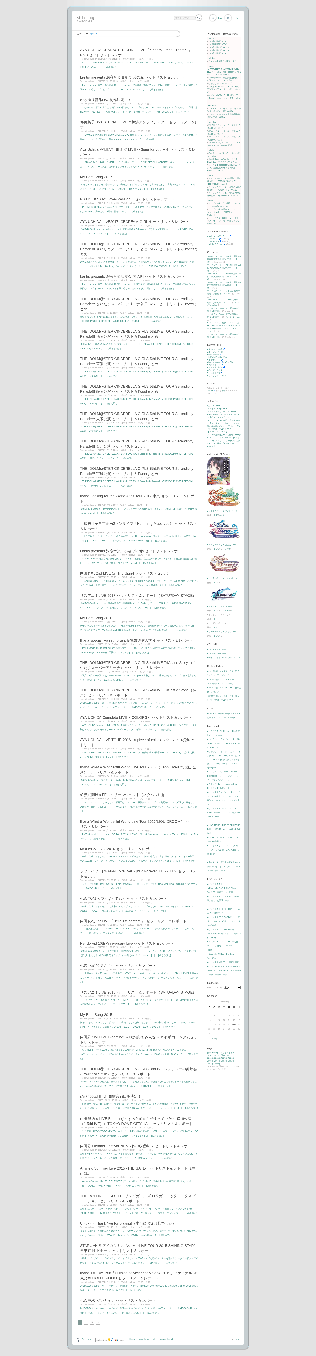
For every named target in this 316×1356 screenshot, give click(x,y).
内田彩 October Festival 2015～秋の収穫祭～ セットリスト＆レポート (137, 1146)
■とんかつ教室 (214, 373)
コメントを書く (146, 59)
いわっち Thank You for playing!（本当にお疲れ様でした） (128, 1223)
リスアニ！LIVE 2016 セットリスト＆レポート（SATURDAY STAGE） (138, 992)
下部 (223, 390)
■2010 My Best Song (216, 653)
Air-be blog (85, 18)
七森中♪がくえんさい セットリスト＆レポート (118, 966)
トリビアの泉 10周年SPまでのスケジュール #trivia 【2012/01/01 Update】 (223, 212)
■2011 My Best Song (216, 649)
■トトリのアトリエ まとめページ (222, 544)
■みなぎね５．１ (215, 370)
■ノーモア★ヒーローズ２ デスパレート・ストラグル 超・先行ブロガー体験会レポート (224, 850)
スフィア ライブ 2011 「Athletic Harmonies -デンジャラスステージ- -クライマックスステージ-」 (223, 414)
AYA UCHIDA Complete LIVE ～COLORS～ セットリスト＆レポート (136, 717)
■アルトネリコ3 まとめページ (220, 606)
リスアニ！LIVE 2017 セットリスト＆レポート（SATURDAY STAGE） (138, 596)
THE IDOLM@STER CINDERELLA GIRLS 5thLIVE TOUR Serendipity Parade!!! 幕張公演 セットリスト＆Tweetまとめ (136, 361)
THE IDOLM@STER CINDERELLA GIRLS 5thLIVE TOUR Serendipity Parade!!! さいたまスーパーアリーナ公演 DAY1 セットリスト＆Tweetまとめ (139, 304)
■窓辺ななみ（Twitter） (217, 375)
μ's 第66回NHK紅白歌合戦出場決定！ (110, 1096)
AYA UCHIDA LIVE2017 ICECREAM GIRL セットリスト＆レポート (134, 222)
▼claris (210, 150)
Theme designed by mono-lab (142, 1339)
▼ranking (211, 122)
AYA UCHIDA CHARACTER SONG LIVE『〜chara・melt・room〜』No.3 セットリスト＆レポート (136, 52)
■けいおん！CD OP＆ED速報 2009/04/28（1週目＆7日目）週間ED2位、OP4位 (224, 933)
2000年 (217, 1064)
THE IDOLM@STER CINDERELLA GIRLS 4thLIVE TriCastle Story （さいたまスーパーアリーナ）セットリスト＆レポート (138, 665)
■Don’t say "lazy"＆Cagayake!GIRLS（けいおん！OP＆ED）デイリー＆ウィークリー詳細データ (224, 970)
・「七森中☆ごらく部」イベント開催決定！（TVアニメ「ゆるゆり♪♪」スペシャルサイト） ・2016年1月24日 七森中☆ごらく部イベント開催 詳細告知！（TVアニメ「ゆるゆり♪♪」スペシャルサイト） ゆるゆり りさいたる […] (139, 977)
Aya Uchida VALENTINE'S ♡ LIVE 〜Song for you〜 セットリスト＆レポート (137, 152)
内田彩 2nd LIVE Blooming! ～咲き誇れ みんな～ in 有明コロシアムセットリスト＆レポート (138, 1039)
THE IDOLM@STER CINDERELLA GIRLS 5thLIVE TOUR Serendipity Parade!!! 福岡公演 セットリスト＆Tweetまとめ (136, 333)
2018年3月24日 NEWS (218, 47)
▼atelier (211, 175)
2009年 (210, 1058)
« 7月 (214, 1039)
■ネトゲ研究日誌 (215, 352)
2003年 (224, 1061)
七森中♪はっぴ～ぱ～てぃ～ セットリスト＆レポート (123, 899)
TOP (237, 1339)
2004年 (217, 1061)
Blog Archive (212, 988)
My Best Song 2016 (96, 618)
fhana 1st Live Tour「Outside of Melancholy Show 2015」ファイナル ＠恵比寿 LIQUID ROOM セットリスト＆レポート (138, 1275)
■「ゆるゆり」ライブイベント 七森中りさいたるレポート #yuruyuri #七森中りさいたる (224, 743)
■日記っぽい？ (214, 364)
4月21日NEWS (213, 405)
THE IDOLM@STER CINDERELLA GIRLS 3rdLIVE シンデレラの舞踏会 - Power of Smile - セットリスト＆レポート (138, 1071)
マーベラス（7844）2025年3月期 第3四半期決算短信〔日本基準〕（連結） (224, 259)
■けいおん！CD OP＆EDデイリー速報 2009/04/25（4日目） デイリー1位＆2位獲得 (223, 921)
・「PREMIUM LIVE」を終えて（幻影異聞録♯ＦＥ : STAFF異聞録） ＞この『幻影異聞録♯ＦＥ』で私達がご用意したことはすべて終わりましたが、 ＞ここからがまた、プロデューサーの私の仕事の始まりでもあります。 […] (138, 807)
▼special (211, 66)
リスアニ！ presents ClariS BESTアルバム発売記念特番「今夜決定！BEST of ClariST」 (223, 168)
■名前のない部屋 (215, 349)
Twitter (236, 18)
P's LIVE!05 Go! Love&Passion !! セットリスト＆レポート (127, 199)
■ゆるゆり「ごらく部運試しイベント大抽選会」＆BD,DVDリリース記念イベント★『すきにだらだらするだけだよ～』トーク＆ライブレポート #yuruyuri (224, 759)
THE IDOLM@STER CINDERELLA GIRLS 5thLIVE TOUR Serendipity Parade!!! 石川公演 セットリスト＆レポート (136, 443)
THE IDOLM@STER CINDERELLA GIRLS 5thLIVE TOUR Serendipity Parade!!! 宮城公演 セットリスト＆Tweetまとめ (136, 471)
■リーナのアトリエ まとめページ (222, 631)
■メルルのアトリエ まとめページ (222, 511)
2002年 (231, 1061)
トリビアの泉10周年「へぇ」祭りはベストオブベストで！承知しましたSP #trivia (224, 221)
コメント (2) (142, 505)
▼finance (211, 106)
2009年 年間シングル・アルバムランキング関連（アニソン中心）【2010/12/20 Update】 (223, 429)
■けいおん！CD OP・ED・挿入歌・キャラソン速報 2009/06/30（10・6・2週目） (224, 946)
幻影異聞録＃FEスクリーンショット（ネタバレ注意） (124, 795)
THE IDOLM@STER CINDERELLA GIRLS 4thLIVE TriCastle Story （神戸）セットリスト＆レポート (138, 692)
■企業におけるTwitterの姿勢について (223, 657)
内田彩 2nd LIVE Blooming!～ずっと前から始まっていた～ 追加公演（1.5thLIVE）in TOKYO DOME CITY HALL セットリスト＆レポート (136, 1121)
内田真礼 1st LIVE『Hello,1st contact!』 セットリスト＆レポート (133, 921)
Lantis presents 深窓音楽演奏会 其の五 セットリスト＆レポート (132, 77)
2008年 (217, 1058)
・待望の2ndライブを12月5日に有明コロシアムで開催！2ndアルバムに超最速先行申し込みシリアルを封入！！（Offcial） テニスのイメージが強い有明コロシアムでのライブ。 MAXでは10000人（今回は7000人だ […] (139, 1054)
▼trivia (210, 200)
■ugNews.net (213, 354)
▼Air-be (211, 58)
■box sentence (214, 362)
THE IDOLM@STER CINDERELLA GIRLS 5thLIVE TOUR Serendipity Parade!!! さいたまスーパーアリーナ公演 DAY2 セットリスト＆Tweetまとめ (139, 249)
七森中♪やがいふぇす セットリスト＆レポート (118, 1300)
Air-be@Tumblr (216, 244)
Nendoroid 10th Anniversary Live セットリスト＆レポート (127, 943)
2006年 (231, 1058)
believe (133, 59)
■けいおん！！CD (215, 884)
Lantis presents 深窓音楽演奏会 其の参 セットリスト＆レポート (132, 551)
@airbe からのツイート (217, 236)
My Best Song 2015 (96, 1015)
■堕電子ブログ (214, 360)
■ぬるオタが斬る (215, 367)
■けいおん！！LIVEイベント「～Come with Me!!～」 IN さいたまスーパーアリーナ (223, 812)
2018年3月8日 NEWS (217, 53)
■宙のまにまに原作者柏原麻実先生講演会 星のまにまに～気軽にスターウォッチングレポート (224, 866)
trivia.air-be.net (166, 1339)
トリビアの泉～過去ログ (218, 1055)
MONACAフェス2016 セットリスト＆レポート (118, 849)
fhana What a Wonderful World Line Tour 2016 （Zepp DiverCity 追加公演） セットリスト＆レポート (138, 769)
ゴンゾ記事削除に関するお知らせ (223, 61)
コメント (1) (143, 1254)
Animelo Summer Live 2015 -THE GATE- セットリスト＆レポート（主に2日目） (137, 1170)
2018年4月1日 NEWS (217, 44)
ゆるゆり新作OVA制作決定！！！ (107, 100)
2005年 (210, 1061)
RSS (220, 18)
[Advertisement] (141, 26)
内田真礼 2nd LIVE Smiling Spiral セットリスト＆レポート (127, 573)
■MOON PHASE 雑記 (217, 357)
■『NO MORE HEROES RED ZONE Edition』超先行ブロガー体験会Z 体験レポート (224, 829)
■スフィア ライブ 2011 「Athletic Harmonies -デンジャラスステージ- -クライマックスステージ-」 (223, 776)
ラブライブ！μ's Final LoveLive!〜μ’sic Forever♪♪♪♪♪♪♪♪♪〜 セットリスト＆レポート (138, 873)
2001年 (210, 1064)
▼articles (211, 38)
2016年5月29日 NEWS (217, 409)
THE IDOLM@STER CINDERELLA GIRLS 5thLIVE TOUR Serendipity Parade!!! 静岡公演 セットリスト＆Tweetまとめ (136, 388)
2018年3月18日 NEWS (218, 50)
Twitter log (213, 239)
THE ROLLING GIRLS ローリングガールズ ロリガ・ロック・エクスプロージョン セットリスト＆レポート (137, 1198)
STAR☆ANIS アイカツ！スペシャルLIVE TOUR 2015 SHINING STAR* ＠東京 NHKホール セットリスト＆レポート (137, 1248)
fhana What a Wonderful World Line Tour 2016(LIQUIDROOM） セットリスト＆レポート (138, 824)
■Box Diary (230, 362)
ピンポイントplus (232, 317)
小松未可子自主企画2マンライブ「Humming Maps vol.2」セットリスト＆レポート (138, 526)
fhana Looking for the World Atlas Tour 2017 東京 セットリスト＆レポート (139, 498)
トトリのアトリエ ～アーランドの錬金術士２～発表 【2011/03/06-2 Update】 (223, 443)
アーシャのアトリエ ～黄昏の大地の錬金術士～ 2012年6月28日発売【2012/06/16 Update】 (224, 181)
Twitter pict (214, 241)
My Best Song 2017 (96, 177)
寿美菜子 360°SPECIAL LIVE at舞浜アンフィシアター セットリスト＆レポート (139, 124)
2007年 (224, 1058)
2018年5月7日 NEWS (217, 41)
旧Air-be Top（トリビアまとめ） (221, 1053)
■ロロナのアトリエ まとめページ (222, 578)
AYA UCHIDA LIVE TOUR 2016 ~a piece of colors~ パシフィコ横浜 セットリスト (139, 742)
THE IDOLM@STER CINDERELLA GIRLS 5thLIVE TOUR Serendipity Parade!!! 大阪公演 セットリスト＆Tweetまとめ (136, 416)
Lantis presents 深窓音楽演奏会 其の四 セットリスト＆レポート (132, 276)
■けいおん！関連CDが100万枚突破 (223, 962)
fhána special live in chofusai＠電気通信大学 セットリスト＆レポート (136, 640)
